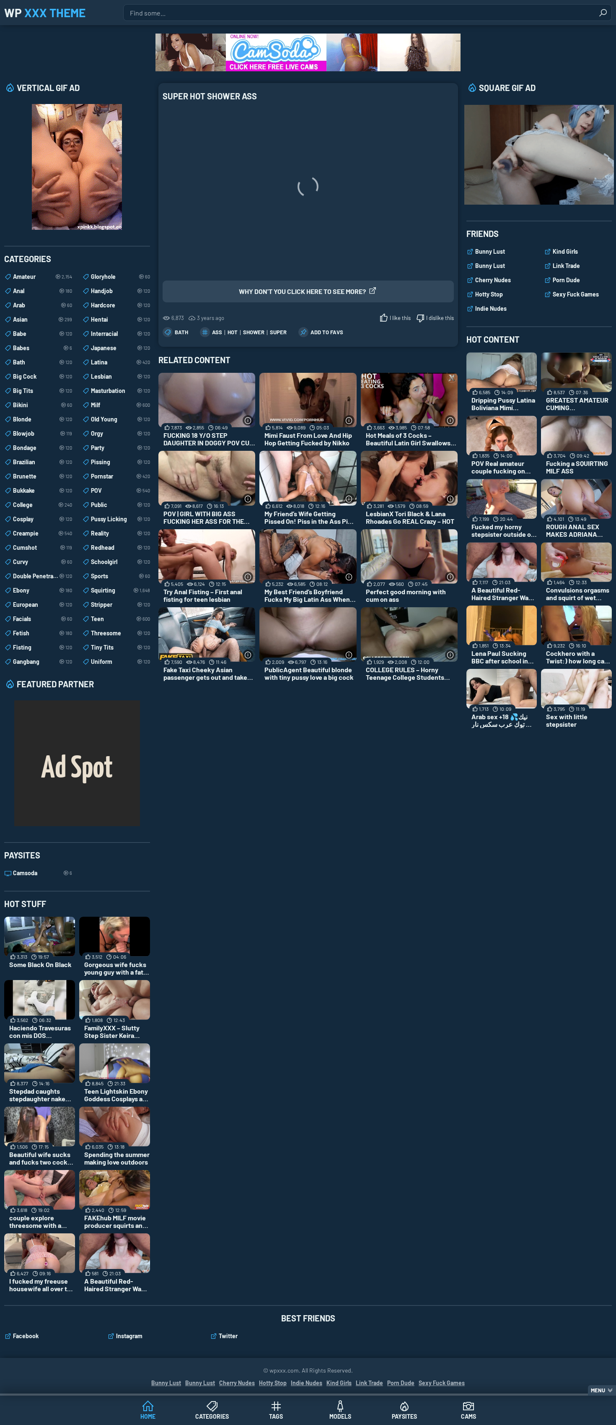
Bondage (42, 447)
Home (147, 1416)
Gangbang (42, 661)
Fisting (42, 647)
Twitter (228, 1335)
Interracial (120, 333)
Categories (212, 1416)
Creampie (42, 533)
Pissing (120, 461)
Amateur (42, 276)
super (278, 332)
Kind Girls (565, 251)
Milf (120, 404)
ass (217, 332)
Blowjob (42, 433)
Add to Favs (327, 332)
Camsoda (42, 872)
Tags (276, 1416)
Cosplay (42, 519)
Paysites (404, 1416)
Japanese (120, 347)
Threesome (120, 633)
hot (233, 332)
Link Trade (566, 265)
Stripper (120, 604)
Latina (120, 362)
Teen (120, 618)
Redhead (120, 547)
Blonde (42, 419)
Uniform (120, 661)
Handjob (120, 290)
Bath (181, 332)
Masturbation (120, 390)
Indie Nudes (491, 308)
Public (120, 504)
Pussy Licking (120, 519)
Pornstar (120, 476)
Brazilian (42, 461)
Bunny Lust (490, 251)
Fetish (42, 633)
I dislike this (440, 318)
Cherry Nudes (493, 279)
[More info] (248, 420)
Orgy (120, 433)
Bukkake (42, 490)
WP (44, 12)
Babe (42, 333)
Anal (42, 290)
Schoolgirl (120, 561)
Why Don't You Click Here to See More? (302, 291)
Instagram (129, 1335)
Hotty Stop (489, 294)
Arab (42, 305)
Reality (120, 533)
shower (253, 332)
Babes (42, 347)
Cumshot (42, 547)
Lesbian (120, 376)
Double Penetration (42, 576)
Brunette (42, 476)
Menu (598, 1390)
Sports (120, 576)
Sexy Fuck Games (576, 294)
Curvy (42, 561)
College (42, 504)
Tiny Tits (120, 647)
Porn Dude (566, 279)
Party (120, 447)
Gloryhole (120, 276)
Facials (42, 618)
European (42, 604)
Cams (468, 1416)
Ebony (42, 590)
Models (340, 1416)
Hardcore (120, 305)
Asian (42, 319)
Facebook (26, 1335)
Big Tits (42, 390)
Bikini (42, 404)
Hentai (120, 319)
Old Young (120, 419)
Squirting (120, 590)
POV (120, 490)
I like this (400, 318)
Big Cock (42, 376)
